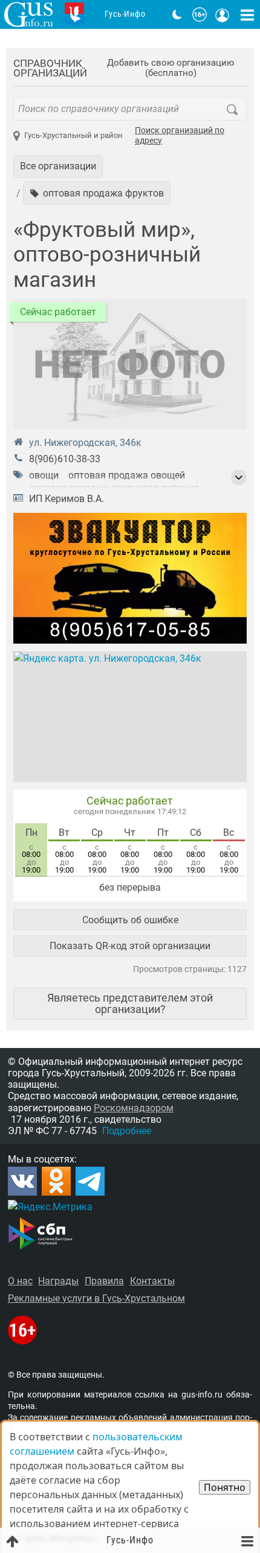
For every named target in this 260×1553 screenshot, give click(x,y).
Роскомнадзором (134, 1108)
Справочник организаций (50, 68)
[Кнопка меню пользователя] (222, 14)
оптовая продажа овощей (126, 475)
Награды (58, 1281)
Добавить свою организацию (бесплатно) (170, 68)
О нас (20, 1281)
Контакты (152, 1281)
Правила (104, 1281)
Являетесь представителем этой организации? (130, 1003)
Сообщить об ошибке (130, 920)
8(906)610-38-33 (64, 459)
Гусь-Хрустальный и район (73, 135)
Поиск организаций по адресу (179, 136)
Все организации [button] (58, 166)
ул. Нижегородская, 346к (85, 442)
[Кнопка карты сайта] (247, 14)
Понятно (224, 1487)
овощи (44, 475)
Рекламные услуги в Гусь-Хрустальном (96, 1298)
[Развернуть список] (239, 477)
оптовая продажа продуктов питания (114, 488)
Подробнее (126, 1131)
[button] (97, 192)
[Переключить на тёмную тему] (177, 14)
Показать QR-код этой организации (130, 946)
